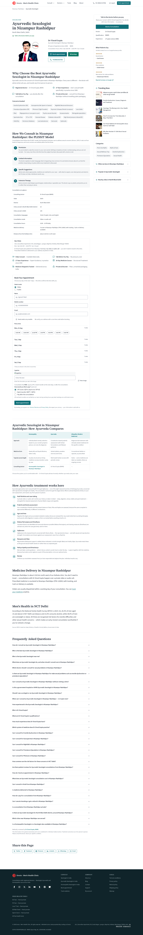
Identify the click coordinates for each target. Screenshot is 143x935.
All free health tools (18, 916)
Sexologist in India (66, 878)
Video (19, 287)
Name (16, 293)
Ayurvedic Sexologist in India (69, 881)
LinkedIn (51, 851)
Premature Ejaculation (103, 156)
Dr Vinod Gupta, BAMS (31, 829)
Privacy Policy (45, 407)
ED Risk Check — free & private (21, 910)
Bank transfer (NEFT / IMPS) (26, 392)
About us (87, 878)
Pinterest (40, 851)
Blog (75, 3)
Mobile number (18, 302)
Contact (87, 885)
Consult (49, 3)
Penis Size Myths (102, 148)
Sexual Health (118, 156)
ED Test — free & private (19, 900)
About (81, 3)
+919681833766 (58, 60)
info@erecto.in (127, 926)
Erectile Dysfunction (118, 152)
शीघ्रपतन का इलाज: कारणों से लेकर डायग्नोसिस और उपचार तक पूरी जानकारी (115, 94)
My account (88, 891)
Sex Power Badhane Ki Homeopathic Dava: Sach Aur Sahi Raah (115, 125)
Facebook (29, 851)
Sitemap (111, 891)
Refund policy (113, 885)
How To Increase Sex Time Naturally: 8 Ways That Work (114, 117)
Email (16, 310)
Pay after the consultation (25, 394)
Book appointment (123, 3)
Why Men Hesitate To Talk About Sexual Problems (114, 132)
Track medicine (65, 891)
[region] (51, 212)
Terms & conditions (115, 878)
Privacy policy (113, 881)
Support (87, 888)
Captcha (16, 370)
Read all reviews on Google (104, 80)
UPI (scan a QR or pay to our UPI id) (28, 390)
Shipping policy (113, 888)
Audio (19, 290)
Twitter (18, 851)
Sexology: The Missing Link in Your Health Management (115, 109)
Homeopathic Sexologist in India (70, 885)
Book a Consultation (112, 27)
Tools (69, 3)
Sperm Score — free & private (20, 913)
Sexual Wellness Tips (103, 152)
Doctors (59, 3)
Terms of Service (34, 407)
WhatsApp (73, 54)
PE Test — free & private (19, 903)
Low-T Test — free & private (20, 906)
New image (83, 381)
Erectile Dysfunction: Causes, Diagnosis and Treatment (114, 101)
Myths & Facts (114, 148)
